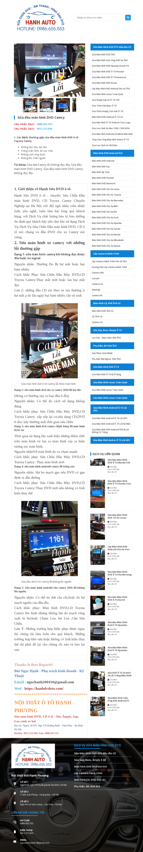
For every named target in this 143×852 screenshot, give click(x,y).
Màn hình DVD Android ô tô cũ (107, 117)
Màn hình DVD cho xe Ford (105, 217)
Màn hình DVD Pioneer (103, 178)
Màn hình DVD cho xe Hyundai (107, 223)
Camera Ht (97, 295)
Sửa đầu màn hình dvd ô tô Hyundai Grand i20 (117, 623)
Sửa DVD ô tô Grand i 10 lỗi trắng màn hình (119, 674)
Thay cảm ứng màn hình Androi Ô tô (110, 139)
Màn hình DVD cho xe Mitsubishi (108, 240)
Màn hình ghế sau (101, 166)
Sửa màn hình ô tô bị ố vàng (106, 374)
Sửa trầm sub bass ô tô (104, 105)
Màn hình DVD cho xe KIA (104, 211)
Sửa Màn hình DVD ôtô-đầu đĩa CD (95, 753)
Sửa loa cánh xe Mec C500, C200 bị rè (111, 128)
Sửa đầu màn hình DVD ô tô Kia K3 (117, 598)
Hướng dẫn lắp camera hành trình (109, 267)
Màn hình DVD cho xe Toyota (106, 194)
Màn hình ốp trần (101, 172)
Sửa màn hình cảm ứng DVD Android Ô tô (118, 699)
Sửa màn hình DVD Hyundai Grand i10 (110, 66)
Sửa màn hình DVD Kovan (104, 83)
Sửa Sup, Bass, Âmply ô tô (90, 760)
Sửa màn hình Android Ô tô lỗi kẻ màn (111, 424)
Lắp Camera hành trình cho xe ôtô (109, 261)
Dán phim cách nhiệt (102, 353)
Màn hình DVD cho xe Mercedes (107, 200)
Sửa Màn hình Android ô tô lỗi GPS (109, 418)
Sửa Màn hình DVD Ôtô (103, 54)
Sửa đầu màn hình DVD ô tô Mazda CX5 (119, 461)
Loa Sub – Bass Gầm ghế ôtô (106, 337)
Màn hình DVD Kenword (103, 183)
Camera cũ (97, 322)
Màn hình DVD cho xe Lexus (105, 189)
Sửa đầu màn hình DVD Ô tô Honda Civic (119, 482)
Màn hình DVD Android (103, 161)
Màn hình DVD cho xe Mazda (106, 234)
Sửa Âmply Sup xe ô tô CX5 (105, 100)
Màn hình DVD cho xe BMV (105, 206)
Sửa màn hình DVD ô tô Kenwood (109, 77)
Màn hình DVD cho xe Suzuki (106, 229)
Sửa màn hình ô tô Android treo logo (111, 122)
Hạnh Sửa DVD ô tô (30, 195)
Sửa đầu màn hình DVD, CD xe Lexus (117, 516)
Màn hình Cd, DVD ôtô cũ (89, 779)
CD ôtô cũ (97, 316)
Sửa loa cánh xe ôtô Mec (105, 145)
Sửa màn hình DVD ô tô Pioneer (108, 71)
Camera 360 (98, 272)
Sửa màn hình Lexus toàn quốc (107, 94)
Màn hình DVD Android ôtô (90, 766)
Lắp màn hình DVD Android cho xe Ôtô (111, 88)
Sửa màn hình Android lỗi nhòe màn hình (112, 134)
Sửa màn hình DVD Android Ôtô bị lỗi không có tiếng (110, 431)
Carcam (95, 278)
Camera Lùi (97, 284)
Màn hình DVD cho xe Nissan (106, 246)
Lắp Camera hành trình (88, 773)
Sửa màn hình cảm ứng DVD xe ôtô (110, 60)
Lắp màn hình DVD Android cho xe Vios (119, 548)
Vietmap (96, 289)
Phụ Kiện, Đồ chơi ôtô (87, 786)
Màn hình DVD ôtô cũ (103, 311)
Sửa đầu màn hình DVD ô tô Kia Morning (119, 573)
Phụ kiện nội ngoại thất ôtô (106, 359)
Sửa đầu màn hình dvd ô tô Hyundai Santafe (117, 649)
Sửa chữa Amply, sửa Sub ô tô (107, 111)
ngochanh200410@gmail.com (50, 682)
